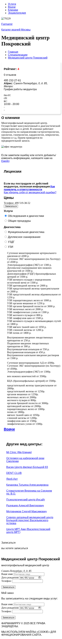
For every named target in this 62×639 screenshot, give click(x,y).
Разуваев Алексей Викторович (25, 505)
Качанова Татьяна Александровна (27, 484)
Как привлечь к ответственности (29, 188)
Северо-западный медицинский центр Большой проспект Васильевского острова (29, 520)
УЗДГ (11, 241)
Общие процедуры (19, 220)
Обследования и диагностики (26, 216)
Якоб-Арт (12, 479)
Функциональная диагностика (26, 232)
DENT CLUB (14, 473)
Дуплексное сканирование (24, 237)
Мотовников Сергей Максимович (26, 511)
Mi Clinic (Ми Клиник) (19, 452)
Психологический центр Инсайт (25, 499)
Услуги (12, 4)
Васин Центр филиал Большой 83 (27, 467)
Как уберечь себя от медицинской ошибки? (30, 192)
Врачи (12, 7)
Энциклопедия (17, 12)
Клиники (13, 10)
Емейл (5, 161)
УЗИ (10, 246)
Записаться (11, 206)
